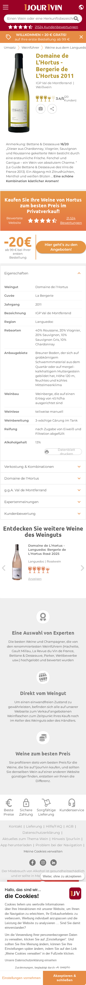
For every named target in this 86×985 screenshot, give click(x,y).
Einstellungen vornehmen (21, 978)
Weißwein (44, 87)
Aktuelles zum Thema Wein (25, 839)
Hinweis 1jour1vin (66, 839)
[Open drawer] (5, 7)
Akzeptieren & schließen (64, 978)
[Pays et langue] (81, 7)
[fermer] (81, 37)
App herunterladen (16, 845)
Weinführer (30, 47)
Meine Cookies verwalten (43, 851)
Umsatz (10, 47)
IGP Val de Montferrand (54, 83)
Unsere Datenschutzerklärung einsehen (31, 960)
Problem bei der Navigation (59, 845)
